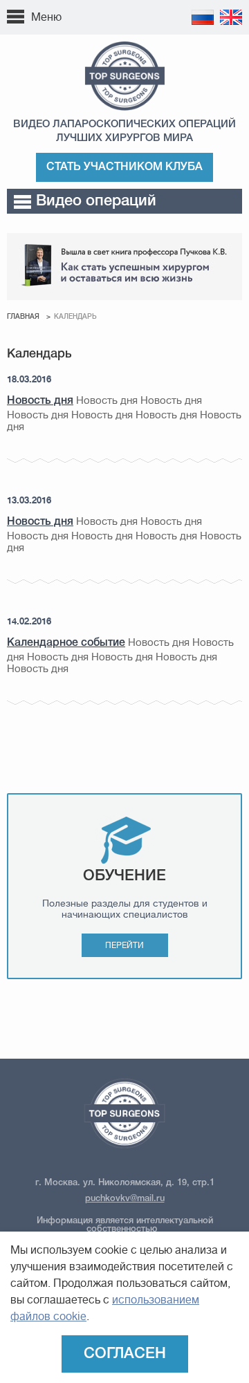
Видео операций (96, 201)
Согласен (125, 1354)
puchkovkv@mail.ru (125, 1199)
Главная (23, 317)
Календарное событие (66, 643)
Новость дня (40, 401)
